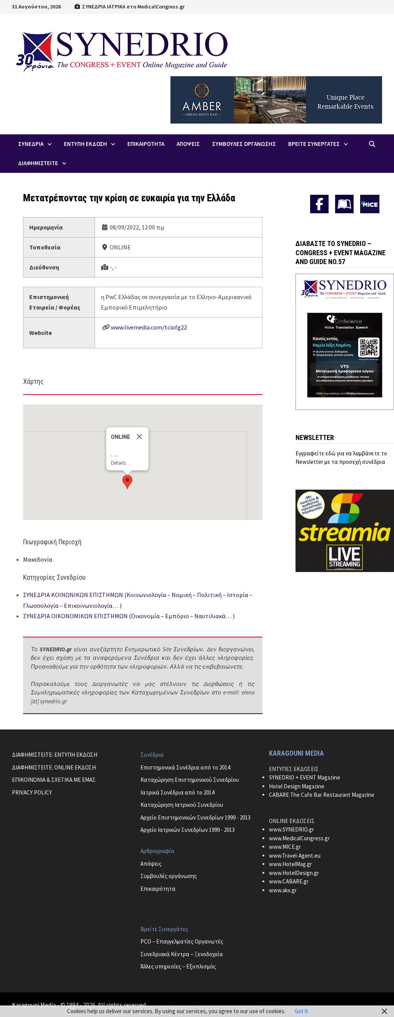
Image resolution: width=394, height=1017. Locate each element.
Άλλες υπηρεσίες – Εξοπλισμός (178, 966)
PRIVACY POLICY (32, 792)
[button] (127, 482)
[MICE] (369, 203)
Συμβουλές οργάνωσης (168, 876)
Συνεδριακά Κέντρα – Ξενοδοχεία (181, 954)
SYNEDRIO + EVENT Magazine (304, 777)
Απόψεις (151, 863)
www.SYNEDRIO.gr (291, 829)
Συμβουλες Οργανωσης (244, 143)
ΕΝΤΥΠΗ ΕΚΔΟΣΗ (85, 143)
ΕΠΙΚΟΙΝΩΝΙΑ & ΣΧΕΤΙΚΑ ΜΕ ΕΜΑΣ (54, 779)
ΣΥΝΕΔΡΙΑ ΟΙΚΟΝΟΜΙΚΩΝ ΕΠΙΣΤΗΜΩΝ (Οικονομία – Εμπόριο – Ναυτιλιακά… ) (129, 616)
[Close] (139, 436)
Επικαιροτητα (145, 143)
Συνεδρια (30, 143)
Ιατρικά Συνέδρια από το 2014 (177, 792)
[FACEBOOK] (319, 204)
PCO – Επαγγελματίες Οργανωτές (181, 941)
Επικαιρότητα (157, 888)
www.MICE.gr (285, 846)
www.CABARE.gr (289, 881)
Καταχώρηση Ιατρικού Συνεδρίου (181, 804)
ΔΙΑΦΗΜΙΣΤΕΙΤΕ (38, 163)
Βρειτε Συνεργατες (314, 143)
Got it (301, 1011)
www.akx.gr (283, 890)
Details (118, 463)
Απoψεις (188, 143)
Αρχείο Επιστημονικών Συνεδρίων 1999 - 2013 (195, 817)
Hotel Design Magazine (296, 786)
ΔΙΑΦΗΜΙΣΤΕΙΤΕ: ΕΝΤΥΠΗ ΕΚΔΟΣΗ (54, 754)
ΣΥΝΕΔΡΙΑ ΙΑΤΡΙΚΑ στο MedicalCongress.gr (133, 6)
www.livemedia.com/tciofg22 (149, 327)
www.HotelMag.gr (290, 864)
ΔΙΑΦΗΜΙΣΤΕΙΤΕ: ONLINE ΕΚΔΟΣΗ (54, 767)
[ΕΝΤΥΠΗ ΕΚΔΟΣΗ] (344, 204)
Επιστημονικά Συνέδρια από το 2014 (185, 767)
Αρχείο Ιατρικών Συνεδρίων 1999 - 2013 (187, 829)
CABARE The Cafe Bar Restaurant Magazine (321, 794)
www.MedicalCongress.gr (299, 838)
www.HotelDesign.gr (294, 872)
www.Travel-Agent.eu (295, 855)
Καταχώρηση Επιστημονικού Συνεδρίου (189, 779)
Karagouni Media (34, 1005)
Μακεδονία (37, 559)
